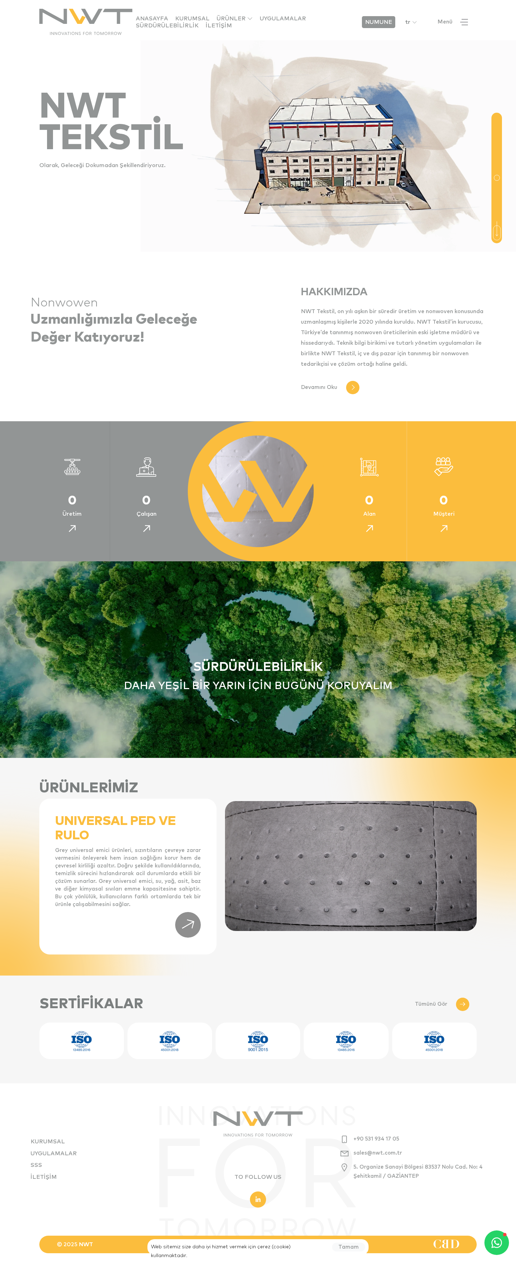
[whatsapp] (496, 1242)
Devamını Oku (319, 387)
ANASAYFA (152, 18)
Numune (378, 22)
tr (407, 22)
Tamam (348, 1247)
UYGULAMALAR (283, 18)
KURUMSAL (192, 18)
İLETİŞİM (219, 25)
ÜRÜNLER (232, 18)
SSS (36, 1165)
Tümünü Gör (431, 1004)
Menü (444, 22)
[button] (497, 178)
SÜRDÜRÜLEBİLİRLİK (167, 25)
